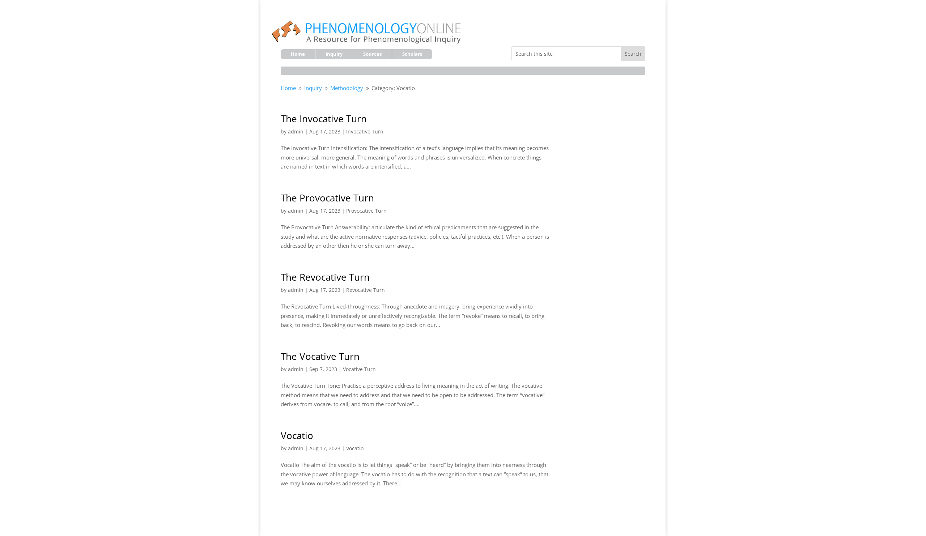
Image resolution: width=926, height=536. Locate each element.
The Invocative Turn (324, 118)
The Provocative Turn (327, 197)
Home (298, 54)
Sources (372, 54)
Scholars (412, 54)
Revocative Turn (365, 289)
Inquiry (334, 54)
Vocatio (297, 435)
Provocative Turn (366, 210)
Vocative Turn (359, 369)
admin (295, 131)
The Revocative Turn (325, 277)
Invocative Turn (364, 131)
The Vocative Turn (320, 356)
